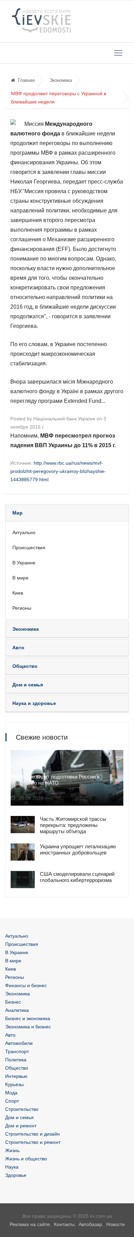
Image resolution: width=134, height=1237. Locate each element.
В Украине (23, 562)
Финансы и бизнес (26, 985)
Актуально (23, 532)
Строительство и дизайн (32, 1134)
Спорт (12, 1101)
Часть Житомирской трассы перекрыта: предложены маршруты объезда (73, 825)
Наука (12, 1167)
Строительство (21, 1109)
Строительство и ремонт (32, 1142)
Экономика (60, 80)
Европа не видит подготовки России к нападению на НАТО (55, 780)
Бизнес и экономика (27, 1018)
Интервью (16, 1076)
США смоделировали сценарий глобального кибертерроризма (77, 877)
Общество (16, 1068)
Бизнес (13, 1002)
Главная (26, 80)
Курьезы (14, 1084)
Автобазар (90, 1224)
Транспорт (17, 1051)
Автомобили (19, 1043)
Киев (17, 593)
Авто (10, 1035)
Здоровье (15, 1175)
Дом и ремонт (20, 1125)
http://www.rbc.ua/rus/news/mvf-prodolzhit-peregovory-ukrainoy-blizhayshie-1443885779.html (58, 471)
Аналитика (17, 1010)
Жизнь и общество (26, 1158)
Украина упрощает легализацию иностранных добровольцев (78, 849)
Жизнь (12, 1150)
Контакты (64, 1224)
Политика (15, 1059)
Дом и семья (19, 1117)
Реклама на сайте (30, 1224)
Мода (11, 1092)
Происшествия (28, 547)
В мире (20, 578)
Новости (115, 1224)
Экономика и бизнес (28, 1026)
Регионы (21, 608)
